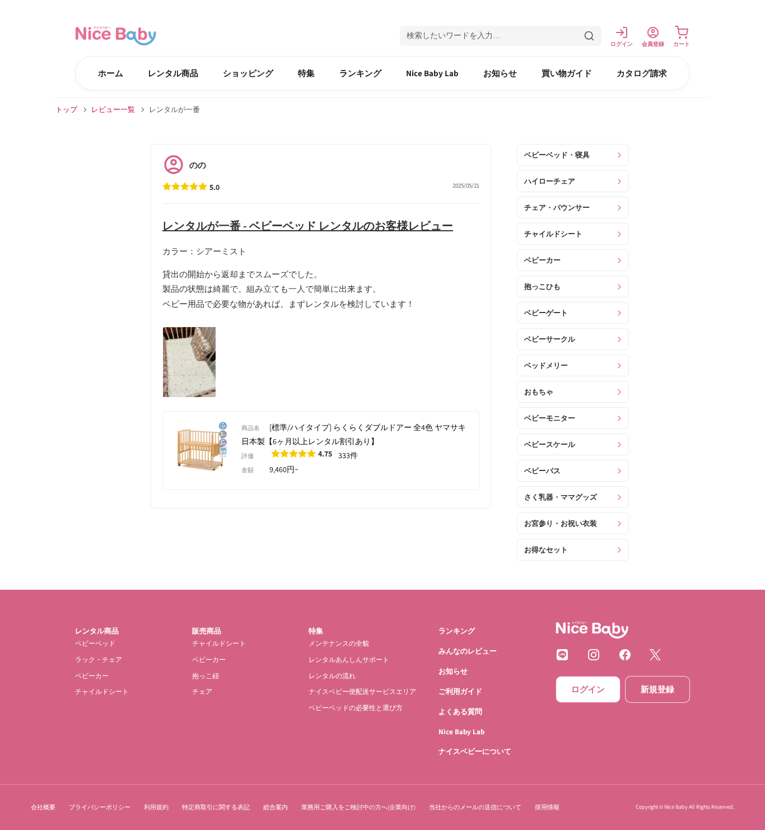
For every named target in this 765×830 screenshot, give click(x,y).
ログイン (588, 689)
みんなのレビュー (468, 651)
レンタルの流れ (332, 676)
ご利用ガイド (460, 691)
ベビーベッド (95, 643)
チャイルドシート (102, 691)
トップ (66, 109)
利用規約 (156, 807)
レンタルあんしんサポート (349, 659)
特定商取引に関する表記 (216, 807)
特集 (306, 73)
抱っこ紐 (205, 676)
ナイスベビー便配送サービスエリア (362, 691)
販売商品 (206, 631)
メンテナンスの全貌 (339, 643)
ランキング (360, 73)
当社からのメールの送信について (475, 807)
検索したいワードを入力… (454, 35)
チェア (202, 691)
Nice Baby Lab (432, 73)
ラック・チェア (98, 659)
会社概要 (43, 807)
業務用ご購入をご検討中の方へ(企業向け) (358, 807)
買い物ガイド (567, 73)
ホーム (110, 73)
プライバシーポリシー (99, 807)
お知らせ (500, 73)
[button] (500, 36)
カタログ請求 (642, 73)
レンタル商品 (173, 73)
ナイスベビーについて (475, 752)
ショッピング (248, 73)
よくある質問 (460, 711)
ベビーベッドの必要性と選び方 (356, 707)
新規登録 (657, 689)
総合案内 (275, 807)
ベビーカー (92, 676)
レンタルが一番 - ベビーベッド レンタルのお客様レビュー (307, 225)
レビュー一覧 (113, 109)
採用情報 (547, 807)
